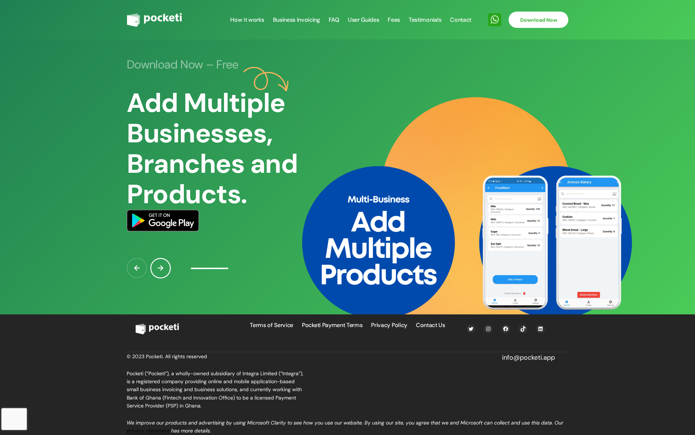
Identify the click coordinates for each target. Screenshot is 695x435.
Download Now (538, 20)
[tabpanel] (347, 178)
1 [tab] (209, 268)
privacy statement (148, 430)
